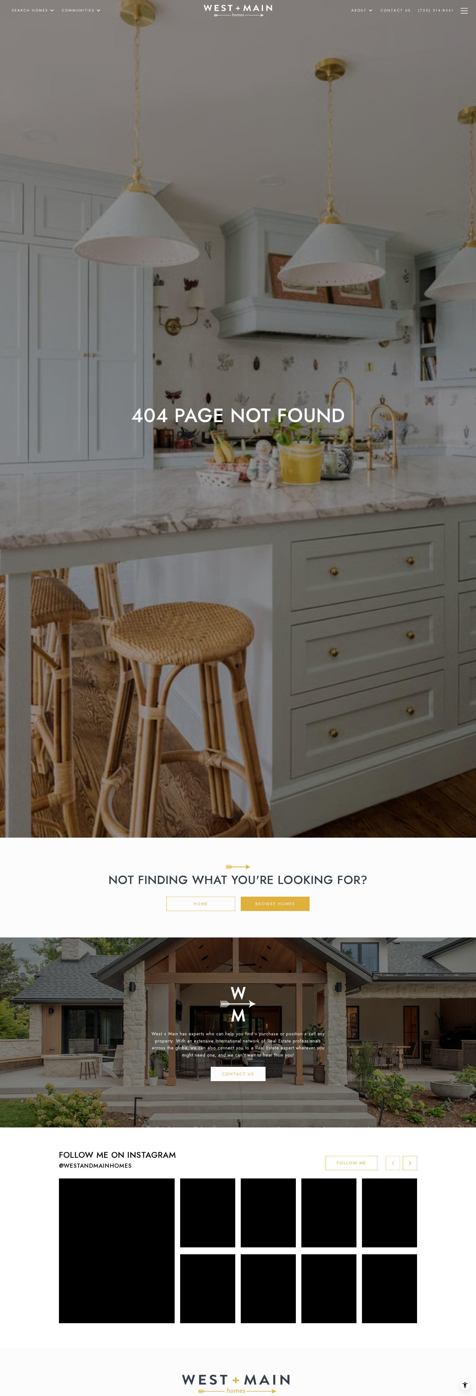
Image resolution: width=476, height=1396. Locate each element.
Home (201, 904)
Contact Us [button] (238, 1074)
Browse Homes (275, 904)
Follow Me (351, 1163)
